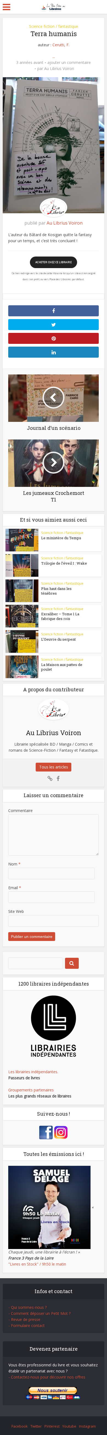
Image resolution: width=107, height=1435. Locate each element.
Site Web (16, 911)
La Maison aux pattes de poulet (61, 667)
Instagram (87, 1426)
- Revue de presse (24, 1319)
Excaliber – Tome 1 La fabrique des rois (60, 616)
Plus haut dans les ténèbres (56, 591)
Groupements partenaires (31, 1090)
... (53, 56)
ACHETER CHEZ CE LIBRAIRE (53, 262)
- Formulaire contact (27, 1325)
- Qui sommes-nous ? (28, 1307)
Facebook (20, 1426)
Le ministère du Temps (61, 537)
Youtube (69, 1426)
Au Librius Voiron (59, 68)
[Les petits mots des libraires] (53, 6)
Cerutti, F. (60, 44)
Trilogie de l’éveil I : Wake (64, 563)
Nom (14, 864)
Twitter (36, 1426)
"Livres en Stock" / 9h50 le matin (37, 1264)
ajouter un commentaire (69, 62)
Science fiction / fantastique (53, 26)
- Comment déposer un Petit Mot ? (40, 1313)
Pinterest (52, 1426)
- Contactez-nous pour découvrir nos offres (47, 1377)
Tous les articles (53, 767)
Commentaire (20, 810)
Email (14, 887)
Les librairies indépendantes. (33, 1071)
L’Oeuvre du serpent (58, 639)
